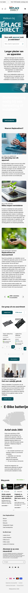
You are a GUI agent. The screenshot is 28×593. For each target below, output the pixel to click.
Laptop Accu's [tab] (7, 312)
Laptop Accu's (6, 535)
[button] (3, 9)
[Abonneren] (23, 562)
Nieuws (5, 518)
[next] (22, 353)
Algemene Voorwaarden (11, 582)
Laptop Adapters (7, 537)
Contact (5, 520)
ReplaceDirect (13, 589)
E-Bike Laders (6, 542)
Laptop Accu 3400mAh (18, 334)
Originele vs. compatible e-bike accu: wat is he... (20, 497)
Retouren (5, 523)
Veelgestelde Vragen (8, 525)
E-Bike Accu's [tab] (18, 312)
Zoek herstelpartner (9, 120)
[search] (14, 44)
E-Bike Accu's (6, 539)
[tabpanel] (14, 339)
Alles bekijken (14, 359)
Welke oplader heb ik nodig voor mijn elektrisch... (7, 496)
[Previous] (5, 296)
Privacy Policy (20, 585)
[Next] (23, 296)
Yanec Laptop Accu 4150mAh (8, 334)
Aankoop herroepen (10, 585)
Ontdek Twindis (7, 398)
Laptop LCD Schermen (8, 544)
